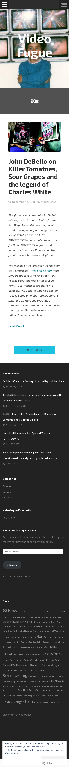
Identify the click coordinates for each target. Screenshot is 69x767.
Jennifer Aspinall (20, 642)
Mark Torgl (38, 647)
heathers (31, 637)
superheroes (42, 681)
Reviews (8, 497)
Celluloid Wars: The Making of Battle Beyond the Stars (33, 381)
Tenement (20, 686)
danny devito (50, 622)
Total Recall (40, 695)
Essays (7, 486)
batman (60, 611)
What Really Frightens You (49, 702)
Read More (15, 326)
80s (7, 610)
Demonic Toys (49, 626)
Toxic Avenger (13, 702)
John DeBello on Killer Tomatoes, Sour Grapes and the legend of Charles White (33, 176)
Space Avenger (48, 676)
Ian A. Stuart (54, 637)
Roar (27, 665)
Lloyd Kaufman (14, 647)
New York (53, 653)
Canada (44, 617)
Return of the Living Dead (48, 660)
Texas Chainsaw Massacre (50, 686)
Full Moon (55, 631)
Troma (30, 701)
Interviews (9, 491)
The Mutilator (45, 690)
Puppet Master (17, 660)
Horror (42, 636)
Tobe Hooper (28, 695)
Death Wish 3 (36, 626)
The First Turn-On (28, 690)
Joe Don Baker (35, 642)
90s (15, 611)
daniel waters (37, 622)
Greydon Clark (19, 637)
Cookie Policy (11, 753)
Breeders (25, 617)
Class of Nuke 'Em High (16, 621)
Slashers (32, 676)
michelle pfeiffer (29, 654)
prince (6, 660)
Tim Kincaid (16, 695)
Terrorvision (32, 686)
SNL (39, 676)
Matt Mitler (51, 647)
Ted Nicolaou (9, 686)
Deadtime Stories (21, 626)
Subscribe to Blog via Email (19, 530)
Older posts (34, 350)
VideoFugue (48, 201)
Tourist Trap (52, 695)
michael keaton (12, 654)
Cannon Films (54, 617)
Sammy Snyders (18, 670)
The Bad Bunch (10, 690)
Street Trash (28, 681)
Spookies (17, 681)
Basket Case (49, 611)
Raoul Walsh (30, 660)
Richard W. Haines (13, 665)
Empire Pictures (24, 631)
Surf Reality (57, 681)
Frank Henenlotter (41, 631)
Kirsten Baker (58, 642)
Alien (20, 611)
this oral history (41, 270)
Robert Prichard (41, 665)
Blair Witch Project (11, 617)
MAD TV (28, 647)
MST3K (40, 654)
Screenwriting (15, 675)
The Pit (56, 690)
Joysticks (47, 642)
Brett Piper (35, 617)
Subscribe (12, 564)
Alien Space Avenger (33, 611)
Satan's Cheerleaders (36, 670)
